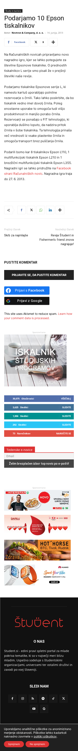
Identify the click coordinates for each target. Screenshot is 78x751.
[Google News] (44, 709)
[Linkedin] (50, 210)
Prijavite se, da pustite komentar (39, 275)
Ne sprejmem (37, 744)
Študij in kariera (13, 10)
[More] (53, 42)
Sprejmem (14, 744)
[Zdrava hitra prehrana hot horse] (37, 562)
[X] (31, 210)
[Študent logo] (39, 622)
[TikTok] (53, 699)
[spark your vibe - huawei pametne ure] (37, 587)
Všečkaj (66, 398)
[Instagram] (23, 699)
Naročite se (63, 433)
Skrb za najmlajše (16, 235)
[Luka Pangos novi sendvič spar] (37, 513)
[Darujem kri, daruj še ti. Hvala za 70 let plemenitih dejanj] (37, 538)
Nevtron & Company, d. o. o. (28, 32)
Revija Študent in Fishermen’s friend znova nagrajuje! (57, 239)
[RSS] (33, 699)
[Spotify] (43, 699)
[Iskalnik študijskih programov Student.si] (35, 385)
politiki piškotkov (45, 736)
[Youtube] (34, 709)
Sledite (66, 407)
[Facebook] (21, 210)
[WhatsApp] (40, 210)
